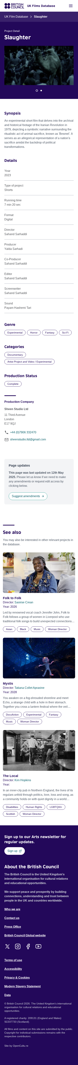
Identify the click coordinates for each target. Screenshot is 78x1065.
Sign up (12, 850)
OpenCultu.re (20, 1045)
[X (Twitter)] (7, 946)
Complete (13, 383)
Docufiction (12, 714)
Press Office (12, 926)
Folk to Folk (12, 598)
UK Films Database (41, 6)
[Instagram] (18, 946)
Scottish (10, 813)
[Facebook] (28, 946)
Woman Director (57, 629)
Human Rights (34, 807)
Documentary (15, 354)
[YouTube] (38, 946)
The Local (10, 776)
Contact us (11, 918)
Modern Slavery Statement (22, 986)
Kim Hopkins (23, 780)
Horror (34, 332)
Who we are (12, 909)
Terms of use (13, 960)
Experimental (14, 332)
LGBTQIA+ (56, 807)
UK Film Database (16, 16)
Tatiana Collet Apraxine (29, 687)
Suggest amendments (26, 496)
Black (23, 629)
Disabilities (12, 807)
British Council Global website (25, 935)
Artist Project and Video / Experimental (29, 361)
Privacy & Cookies (17, 977)
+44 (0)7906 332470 (23, 432)
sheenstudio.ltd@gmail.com (28, 439)
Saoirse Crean (24, 602)
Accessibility (13, 968)
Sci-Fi (65, 332)
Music (37, 629)
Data (7, 995)
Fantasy (49, 332)
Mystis (8, 683)
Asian (9, 629)
